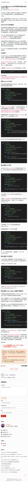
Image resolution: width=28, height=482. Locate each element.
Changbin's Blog (5, 2)
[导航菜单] (25, 2)
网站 (23, 365)
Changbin (12, 9)
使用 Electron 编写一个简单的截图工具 (8, 375)
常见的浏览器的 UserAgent (10, 346)
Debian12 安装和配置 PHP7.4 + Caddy (8, 468)
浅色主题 (4, 443)
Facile (21, 480)
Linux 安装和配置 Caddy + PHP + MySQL (13, 345)
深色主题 (4, 445)
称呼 (2, 400)
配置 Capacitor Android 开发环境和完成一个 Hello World (11, 454)
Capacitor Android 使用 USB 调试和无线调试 (9, 452)
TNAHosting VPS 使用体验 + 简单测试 (8, 377)
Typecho (13, 480)
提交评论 (3, 416)
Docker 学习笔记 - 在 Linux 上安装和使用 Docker (9, 459)
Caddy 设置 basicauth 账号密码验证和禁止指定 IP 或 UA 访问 (13, 7)
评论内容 (3, 385)
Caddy (26, 365)
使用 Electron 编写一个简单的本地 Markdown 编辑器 (10, 470)
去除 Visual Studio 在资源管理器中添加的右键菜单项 (10, 461)
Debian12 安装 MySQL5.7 (5, 465)
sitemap (19, 479)
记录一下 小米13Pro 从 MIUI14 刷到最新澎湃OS (9, 472)
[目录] (25, 475)
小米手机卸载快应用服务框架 (6, 463)
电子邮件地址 (4, 405)
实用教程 (3, 365)
